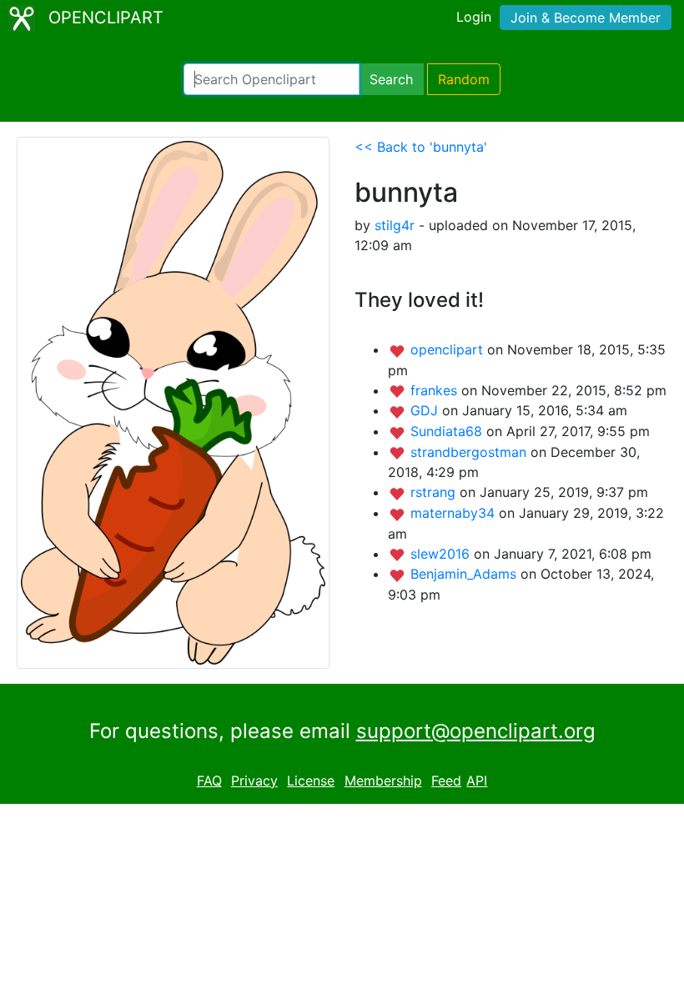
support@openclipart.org (476, 731)
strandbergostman (470, 452)
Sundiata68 (448, 431)
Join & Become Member (585, 17)
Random (464, 79)
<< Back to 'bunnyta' (421, 146)
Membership (383, 780)
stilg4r (395, 225)
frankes (435, 390)
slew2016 (442, 553)
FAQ (209, 780)
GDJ (426, 410)
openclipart (448, 349)
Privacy (254, 780)
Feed (446, 780)
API (476, 780)
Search (391, 79)
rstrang (435, 492)
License (310, 780)
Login (473, 16)
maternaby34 (454, 513)
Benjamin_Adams (465, 573)
